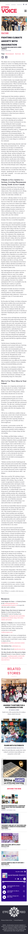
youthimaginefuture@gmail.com (9, 605)
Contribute (13, 4)
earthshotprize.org (16, 646)
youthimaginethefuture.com (11, 603)
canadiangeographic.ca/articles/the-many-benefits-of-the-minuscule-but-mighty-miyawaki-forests (13, 658)
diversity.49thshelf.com (8, 810)
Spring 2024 (4, 50)
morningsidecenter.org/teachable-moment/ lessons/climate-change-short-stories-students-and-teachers (13, 617)
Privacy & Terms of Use (6, 920)
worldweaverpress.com (6, 632)
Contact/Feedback (18, 920)
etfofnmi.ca (4, 847)
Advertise (8, 4)
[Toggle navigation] (25, 10)
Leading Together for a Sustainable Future (14, 706)
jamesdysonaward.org (19, 649)
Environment (10, 54)
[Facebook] (23, 4)
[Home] (9, 9)
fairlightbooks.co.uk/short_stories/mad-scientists (13, 643)
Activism (18, 54)
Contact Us (19, 4)
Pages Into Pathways (14, 745)
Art (23, 54)
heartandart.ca (6, 829)
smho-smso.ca (5, 865)
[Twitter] (26, 4)
